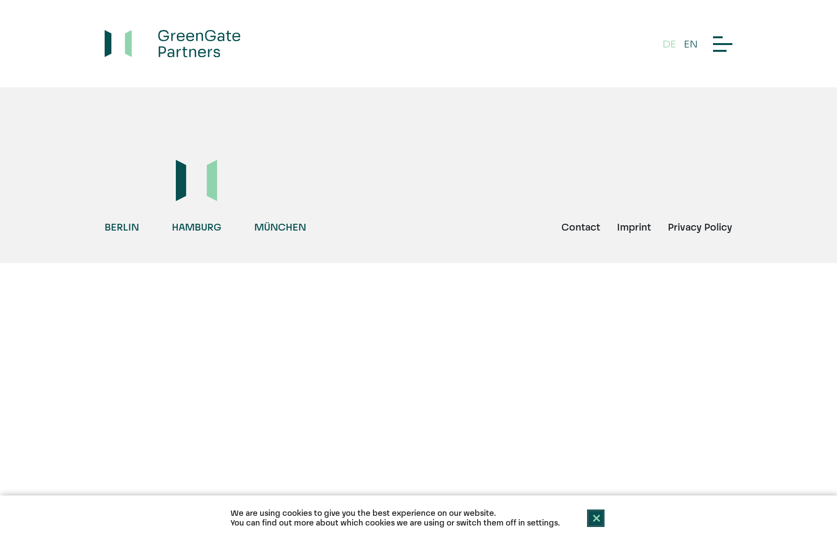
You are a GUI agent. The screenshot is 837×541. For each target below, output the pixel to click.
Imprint (634, 227)
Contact (580, 227)
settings (542, 523)
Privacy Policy (700, 227)
